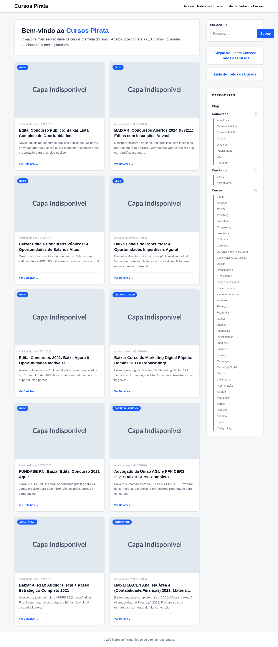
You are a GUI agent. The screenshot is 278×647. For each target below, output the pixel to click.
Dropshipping (225, 270)
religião (221, 391)
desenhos (223, 245)
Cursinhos (219, 170)
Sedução (222, 410)
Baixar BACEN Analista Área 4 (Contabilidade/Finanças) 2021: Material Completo (151, 590)
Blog (215, 106)
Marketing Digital (227, 367)
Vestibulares (224, 182)
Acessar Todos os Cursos (203, 6)
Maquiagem (224, 361)
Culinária (222, 239)
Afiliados (222, 202)
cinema (221, 209)
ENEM (221, 176)
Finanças (222, 306)
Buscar (265, 33)
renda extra (223, 397)
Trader (221, 422)
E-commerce (224, 276)
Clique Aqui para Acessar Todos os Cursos (235, 55)
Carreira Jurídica (227, 126)
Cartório (222, 138)
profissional (224, 379)
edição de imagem (228, 282)
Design (221, 263)
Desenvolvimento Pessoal (232, 251)
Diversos (222, 144)
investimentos (225, 337)
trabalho (222, 416)
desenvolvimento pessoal (232, 257)
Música (221, 373)
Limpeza (222, 349)
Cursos (217, 190)
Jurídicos (222, 343)
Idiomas (221, 324)
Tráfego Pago (225, 428)
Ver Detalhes (28, 164)
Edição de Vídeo (227, 288)
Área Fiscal (223, 120)
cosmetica (223, 233)
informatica (223, 330)
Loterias (222, 355)
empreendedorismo (228, 294)
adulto (220, 196)
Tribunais (222, 162)
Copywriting (224, 227)
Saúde (221, 404)
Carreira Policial (226, 132)
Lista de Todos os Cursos (244, 6)
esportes (222, 300)
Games (221, 318)
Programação (225, 385)
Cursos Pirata (31, 6)
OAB (219, 156)
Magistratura (224, 150)
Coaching (222, 215)
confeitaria (223, 221)
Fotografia (223, 312)
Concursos (220, 114)
